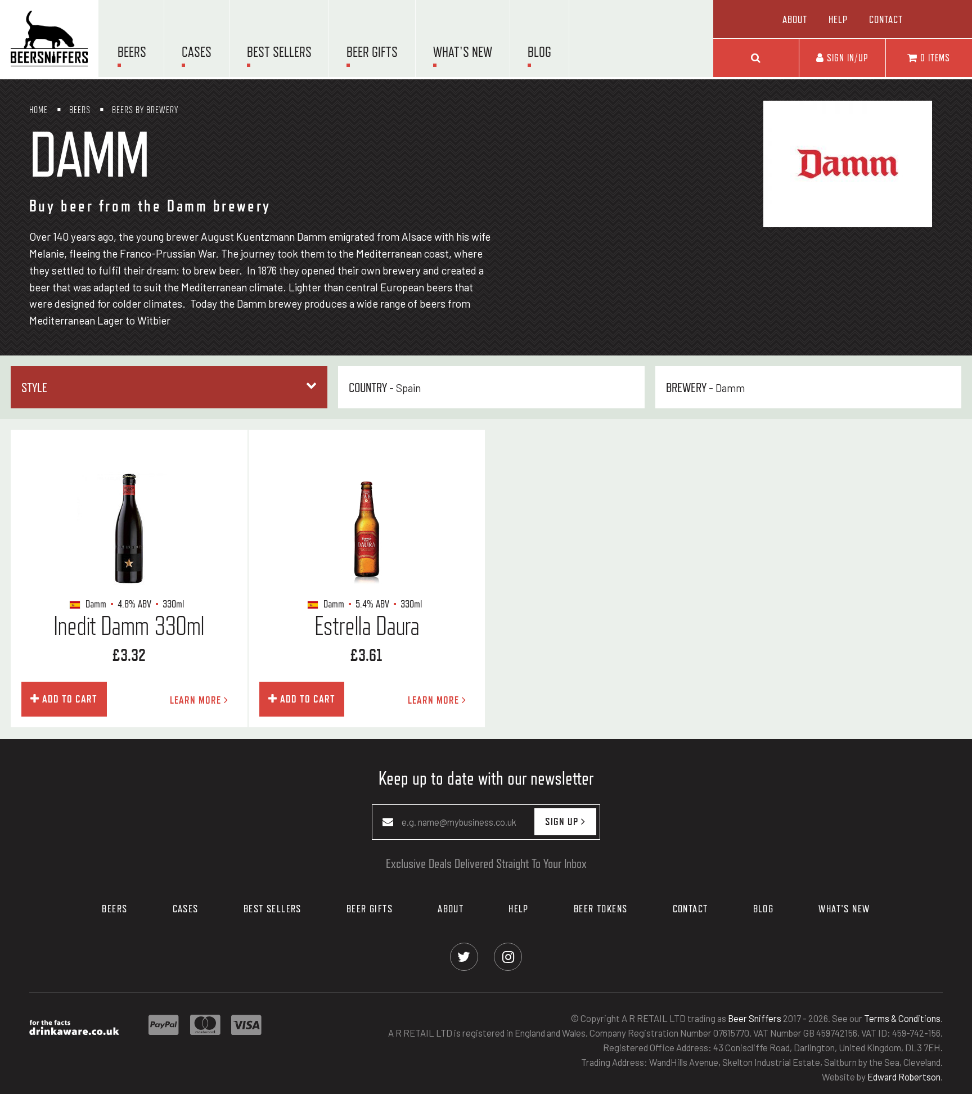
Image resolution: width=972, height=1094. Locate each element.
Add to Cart (68, 698)
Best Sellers (279, 52)
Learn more (197, 700)
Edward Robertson (903, 1076)
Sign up (563, 821)
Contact (886, 19)
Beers (132, 52)
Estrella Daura (366, 626)
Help (838, 19)
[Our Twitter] (463, 956)
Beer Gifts (372, 52)
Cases (197, 52)
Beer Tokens (601, 908)
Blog (539, 52)
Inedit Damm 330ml (128, 626)
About (794, 19)
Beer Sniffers (754, 1018)
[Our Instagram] (508, 956)
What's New (462, 52)
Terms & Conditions (902, 1018)
